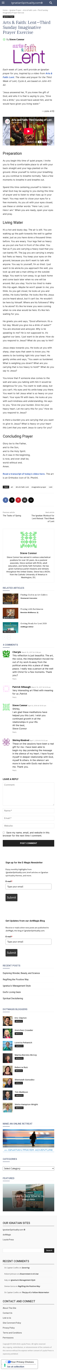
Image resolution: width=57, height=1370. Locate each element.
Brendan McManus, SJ (29, 612)
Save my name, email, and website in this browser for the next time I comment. (26, 834)
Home (5, 10)
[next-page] (9, 637)
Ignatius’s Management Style (17, 985)
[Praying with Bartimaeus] (10, 613)
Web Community (9, 632)
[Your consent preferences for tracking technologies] (4, 1365)
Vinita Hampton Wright (26, 1104)
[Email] (31, 500)
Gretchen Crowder (24, 1030)
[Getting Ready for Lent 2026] (10, 627)
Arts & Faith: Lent (22, 487)
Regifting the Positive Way (16, 979)
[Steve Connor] (4, 39)
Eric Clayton (21, 1018)
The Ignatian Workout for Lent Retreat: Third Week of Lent (42, 518)
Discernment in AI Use (29, 1274)
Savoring (25, 1267)
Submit (11, 897)
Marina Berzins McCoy (26, 1055)
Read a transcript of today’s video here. (24, 473)
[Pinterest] (18, 500)
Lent (50, 487)
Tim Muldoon (21, 1092)
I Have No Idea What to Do (28, 1196)
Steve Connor (16, 39)
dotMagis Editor (26, 627)
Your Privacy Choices (22, 1362)
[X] (12, 500)
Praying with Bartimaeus (31, 609)
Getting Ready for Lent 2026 (33, 623)
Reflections (7, 603)
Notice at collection (13, 1366)
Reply (14, 679)
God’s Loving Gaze (12, 992)
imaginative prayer (39, 487)
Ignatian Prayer (15, 10)
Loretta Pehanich (23, 1042)
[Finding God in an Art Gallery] (10, 599)
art (12, 487)
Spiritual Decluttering (13, 998)
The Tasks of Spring (12, 515)
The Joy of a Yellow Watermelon (35, 1292)
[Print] (24, 500)
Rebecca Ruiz (21, 1067)
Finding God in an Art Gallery (33, 595)
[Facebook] (5, 500)
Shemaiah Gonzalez (28, 598)
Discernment (28, 1192)
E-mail (9, 881)
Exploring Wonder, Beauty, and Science (21, 973)
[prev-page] (4, 637)
